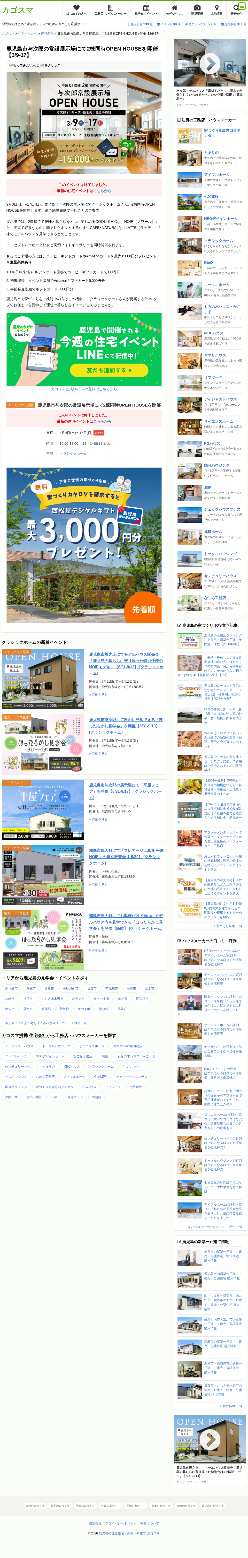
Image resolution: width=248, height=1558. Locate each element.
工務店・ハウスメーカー (111, 13)
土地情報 (217, 13)
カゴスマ (18, 10)
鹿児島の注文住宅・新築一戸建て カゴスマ (129, 1533)
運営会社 (95, 1523)
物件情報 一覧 (232, 1406)
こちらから (102, 191)
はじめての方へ (76, 13)
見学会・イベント (146, 13)
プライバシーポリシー (121, 1523)
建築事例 (197, 13)
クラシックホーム (73, 453)
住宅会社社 (142, 24)
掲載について (149, 1523)
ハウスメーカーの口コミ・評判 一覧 (216, 1227)
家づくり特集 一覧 (228, 926)
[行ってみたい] (11, 65)
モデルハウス (174, 13)
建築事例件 (235, 24)
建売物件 (236, 13)
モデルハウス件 (202, 24)
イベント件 (170, 24)
